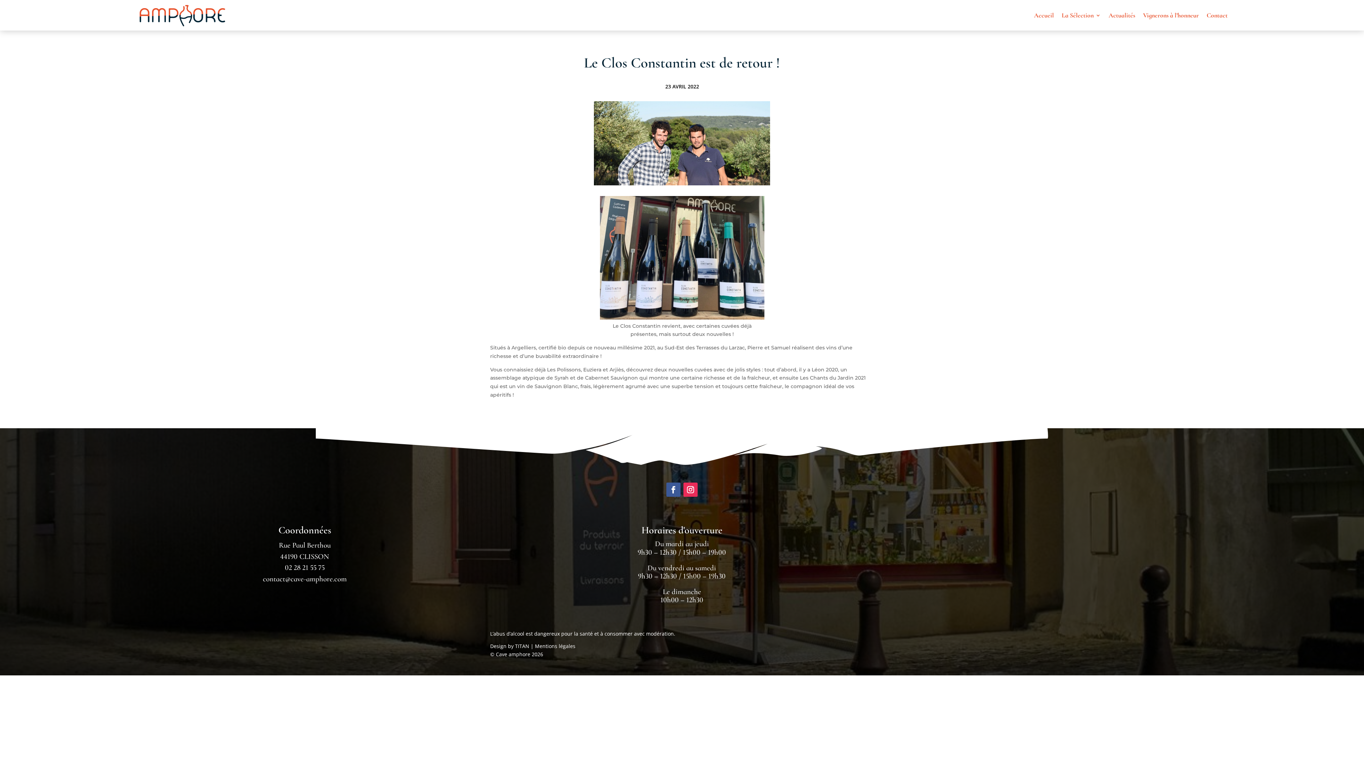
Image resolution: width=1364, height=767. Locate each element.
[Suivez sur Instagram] (690, 490)
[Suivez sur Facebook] (673, 490)
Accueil (1044, 15)
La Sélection (1078, 15)
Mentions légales (555, 646)
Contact (1217, 15)
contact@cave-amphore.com (305, 579)
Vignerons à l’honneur (1171, 15)
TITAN (522, 646)
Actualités (1122, 15)
